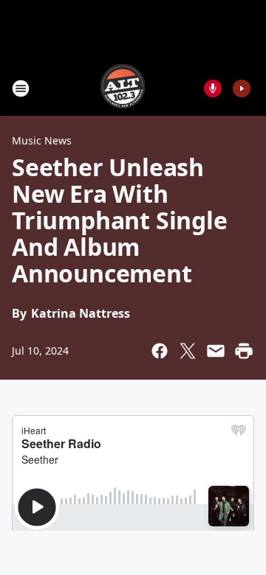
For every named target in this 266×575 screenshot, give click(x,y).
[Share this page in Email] (215, 351)
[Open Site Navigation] (21, 88)
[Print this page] (243, 351)
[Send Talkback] (213, 88)
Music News (42, 140)
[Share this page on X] (187, 351)
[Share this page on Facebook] (159, 351)
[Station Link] (122, 88)
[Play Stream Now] (241, 88)
